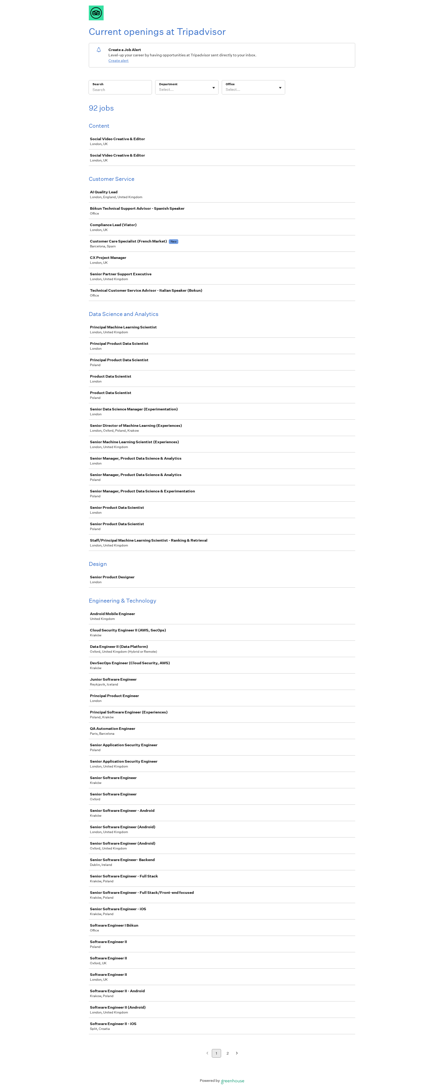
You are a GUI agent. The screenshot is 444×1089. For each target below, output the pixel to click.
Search (97, 84)
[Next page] (237, 1054)
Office (230, 84)
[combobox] (159, 89)
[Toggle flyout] (213, 88)
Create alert (118, 60)
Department (168, 84)
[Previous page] (207, 1054)
